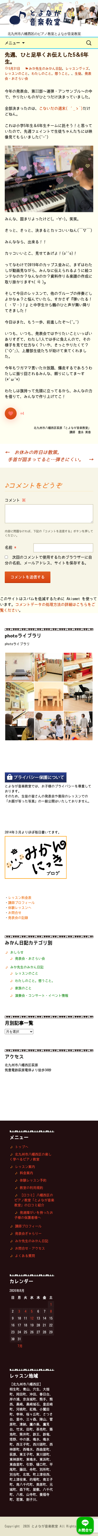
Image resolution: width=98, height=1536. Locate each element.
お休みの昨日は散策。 (33, 452)
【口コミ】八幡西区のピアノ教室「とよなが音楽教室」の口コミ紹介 (34, 1200)
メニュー (12, 42)
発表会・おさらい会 (30, 958)
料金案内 (26, 1173)
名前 (10, 547)
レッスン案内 (25, 1166)
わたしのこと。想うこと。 (51, 73)
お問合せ (14, 912)
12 (32, 1318)
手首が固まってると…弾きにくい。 (50, 459)
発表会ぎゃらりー (28, 1233)
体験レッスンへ (19, 907)
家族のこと (23, 988)
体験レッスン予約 (33, 1180)
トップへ (21, 1147)
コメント (15, 500)
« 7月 (18, 1346)
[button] (19, 667)
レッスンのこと (16, 73)
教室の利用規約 (31, 1187)
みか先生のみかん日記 (45, 68)
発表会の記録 (18, 917)
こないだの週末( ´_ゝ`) (61, 108)
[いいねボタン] (11, 413)
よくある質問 (25, 1255)
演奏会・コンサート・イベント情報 (41, 995)
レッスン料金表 (19, 897)
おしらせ (17, 952)
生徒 (78, 73)
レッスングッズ (77, 68)
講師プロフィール (21, 902)
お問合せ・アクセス (30, 1248)
